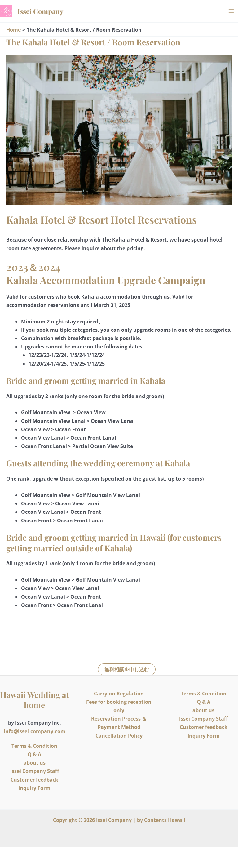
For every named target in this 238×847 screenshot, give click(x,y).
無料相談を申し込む (126, 669)
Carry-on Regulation (119, 693)
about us (35, 762)
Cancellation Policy (119, 735)
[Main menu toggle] (231, 11)
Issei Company (40, 11)
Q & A (34, 754)
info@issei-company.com (34, 731)
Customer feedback (34, 779)
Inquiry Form (34, 788)
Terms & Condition (34, 746)
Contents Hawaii (164, 820)
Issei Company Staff (34, 771)
